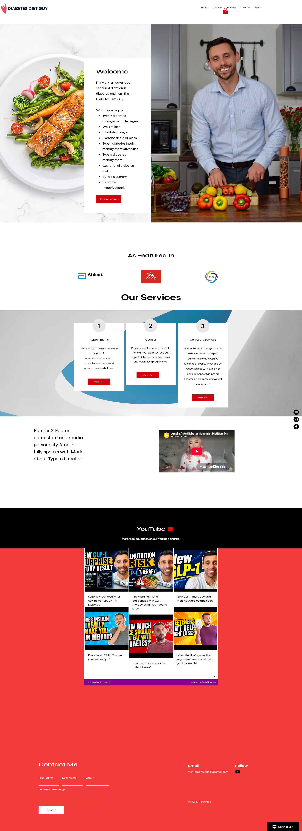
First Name (46, 777)
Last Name (69, 777)
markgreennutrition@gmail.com (208, 771)
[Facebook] (296, 426)
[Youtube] (296, 412)
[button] (225, 11)
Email (89, 777)
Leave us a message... (53, 789)
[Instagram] (296, 419)
